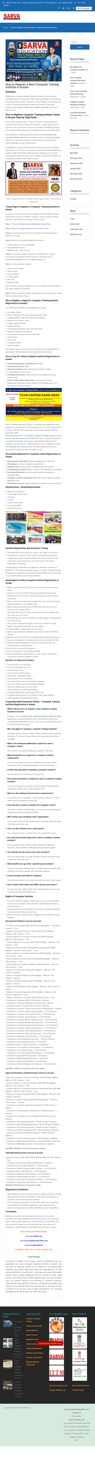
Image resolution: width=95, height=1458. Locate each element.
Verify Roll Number (34, 1348)
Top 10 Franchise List (58, 1386)
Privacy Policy (78, 1390)
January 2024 (75, 169)
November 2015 (76, 179)
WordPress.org (75, 234)
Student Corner (32, 1339)
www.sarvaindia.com (33, 1236)
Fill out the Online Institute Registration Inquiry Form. (31, 224)
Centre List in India (34, 1326)
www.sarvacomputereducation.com (34, 1241)
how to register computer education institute (78, 80)
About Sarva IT (32, 1330)
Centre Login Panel (34, 1357)
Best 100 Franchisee (80, 1386)
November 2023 (76, 174)
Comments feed (76, 229)
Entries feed (74, 224)
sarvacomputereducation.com (76, 1409)
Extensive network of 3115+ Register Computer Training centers (30, 436)
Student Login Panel (34, 1353)
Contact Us (76, 1413)
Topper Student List (57, 1390)
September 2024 (76, 163)
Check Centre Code (34, 1344)
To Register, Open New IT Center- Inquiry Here (34, 1250)
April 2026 (74, 153)
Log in (72, 219)
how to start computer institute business (18, 1366)
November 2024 (76, 158)
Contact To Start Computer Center (50, 1343)
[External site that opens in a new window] (56, 1332)
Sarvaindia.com (14, 447)
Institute (73, 199)
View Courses (32, 1335)
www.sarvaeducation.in (33, 1245)
